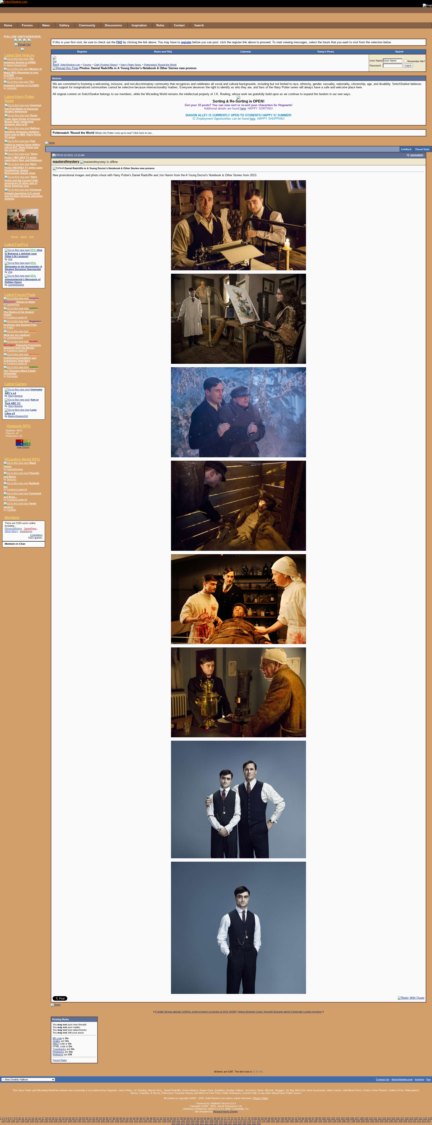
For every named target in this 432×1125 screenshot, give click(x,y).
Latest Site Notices (19, 55)
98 (316, 1118)
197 (348, 1121)
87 (279, 1118)
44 (134, 1118)
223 (211, 1123)
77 (245, 1118)
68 (215, 1118)
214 (429, 1121)
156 (155, 1121)
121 (420, 1118)
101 (328, 1118)
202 (372, 1121)
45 (137, 1118)
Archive (419, 1079)
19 (49, 1118)
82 (262, 1118)
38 (113, 1118)
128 (22, 1121)
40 (120, 1118)
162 (183, 1121)
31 (90, 1118)
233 (258, 1123)
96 (309, 1118)
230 (244, 1123)
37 (110, 1118)
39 (117, 1118)
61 (191, 1118)
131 (37, 1121)
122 (425, 1118)
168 (211, 1121)
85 (272, 1118)
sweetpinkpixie (16, 284)
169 (216, 1121)
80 (255, 1118)
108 (362, 1118)
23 (63, 1118)
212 (419, 1121)
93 (299, 1118)
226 (225, 1123)
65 (205, 1118)
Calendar (245, 51)
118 (407, 1118)
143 (93, 1121)
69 (218, 1118)
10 (19, 1118)
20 (53, 1118)
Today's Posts (325, 51)
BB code (57, 1038)
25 (70, 1118)
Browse (14, 237)
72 (228, 1118)
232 (254, 1123)
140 (79, 1121)
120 (416, 1118)
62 (195, 1118)
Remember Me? (416, 61)
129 (27, 1121)
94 (303, 1118)
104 (343, 1118)
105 (347, 1118)
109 (366, 1118)
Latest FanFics (16, 244)
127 (18, 1121)
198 (353, 1121)
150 (126, 1121)
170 (221, 1121)
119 (411, 1118)
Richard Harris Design (225, 1111)
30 (87, 1118)
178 (259, 1121)
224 (216, 1123)
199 (358, 1121)
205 (386, 1121)
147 (112, 1121)
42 (127, 1118)
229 (240, 1123)
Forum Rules (60, 1060)
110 (371, 1118)
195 (339, 1121)
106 (352, 1118)
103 (338, 1118)
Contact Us (382, 1079)
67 (211, 1118)
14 (33, 1118)
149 (122, 1121)
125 (8, 1121)
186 (297, 1121)
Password (375, 65)
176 (249, 1121)
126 (13, 1121)
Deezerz (11, 479)
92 (296, 1118)
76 (242, 1118)
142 (89, 1121)
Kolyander (12, 376)
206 (391, 1121)
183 (282, 1121)
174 (240, 1121)
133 (46, 1121)
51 (157, 1118)
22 (59, 1118)
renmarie (12, 88)
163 (188, 1121)
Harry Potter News (131, 64)
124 (4, 1121)
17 (43, 1118)
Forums (87, 64)
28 (80, 1118)
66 (208, 1118)
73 (232, 1118)
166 (202, 1121)
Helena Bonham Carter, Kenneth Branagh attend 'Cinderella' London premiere (280, 1011)
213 (424, 1121)
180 (268, 1121)
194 (334, 1121)
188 (306, 1121)
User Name (376, 60)
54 (167, 1118)
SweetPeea (13, 304)
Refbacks (58, 1054)
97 (313, 1118)
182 (278, 1121)
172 (230, 1121)
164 (193, 1121)
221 (202, 1123)
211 (414, 1121)
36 (107, 1118)
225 (221, 1123)
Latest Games (15, 384)
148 (117, 1121)
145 (103, 1121)
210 (410, 1121)
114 (389, 1118)
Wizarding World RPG (22, 459)
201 (367, 1121)
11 (23, 1118)
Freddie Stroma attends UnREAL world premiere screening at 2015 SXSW (195, 1011)
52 (161, 1118)
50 (154, 1118)
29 (83, 1118)
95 (306, 1118)
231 (249, 1123)
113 (384, 1118)
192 (325, 1121)
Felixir (10, 327)
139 (74, 1121)
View (31, 237)
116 (398, 1118)
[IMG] (56, 1043)
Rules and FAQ (163, 51)
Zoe (10, 259)
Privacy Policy (260, 1098)
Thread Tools (422, 149)
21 (56, 1118)
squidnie (11, 509)
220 (197, 1123)
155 (150, 1121)
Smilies (56, 1041)
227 (230, 1123)
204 (382, 1121)
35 (103, 1118)
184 (287, 1121)
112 (380, 1118)
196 (344, 1121)
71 (225, 1118)
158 (164, 1121)
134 (51, 1121)
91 (292, 1118)
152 (136, 1121)
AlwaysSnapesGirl (17, 65)
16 (39, 1118)
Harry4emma (15, 395)
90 (289, 1118)
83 (265, 1118)
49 (151, 1118)
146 (108, 1121)
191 (320, 1121)
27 (76, 1118)
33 (97, 1118)
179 (263, 1121)
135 (56, 1121)
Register (82, 51)
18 (46, 1118)
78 (249, 1118)
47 (144, 1118)
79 (252, 1118)
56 (174, 1118)
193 (330, 1121)
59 (184, 1118)
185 (292, 1121)
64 (201, 1118)
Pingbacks (58, 1051)
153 (141, 1121)
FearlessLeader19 (17, 317)
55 (171, 1118)
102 (333, 1118)
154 (145, 1121)
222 (207, 1123)
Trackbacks (59, 1049)
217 (183, 1123)
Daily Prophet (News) (106, 64)
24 (66, 1118)
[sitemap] (427, 25)
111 (375, 1118)
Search (23, 237)
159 (169, 1121)
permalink (417, 155)
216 (178, 1123)
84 (269, 1118)
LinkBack (406, 149)
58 (181, 1118)
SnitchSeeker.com (70, 64)
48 (147, 1118)
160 (174, 1121)
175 (245, 1121)
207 (396, 1121)
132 (41, 1121)
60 (188, 1118)
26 (73, 1118)
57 (178, 1118)
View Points (23, 447)
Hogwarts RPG (19, 426)
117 (402, 1118)
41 (124, 1118)
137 (65, 1121)
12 (26, 1118)
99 (319, 1118)
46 (141, 1118)
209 (405, 1121)
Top (428, 1079)
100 (324, 1118)
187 (301, 1121)
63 (198, 1118)
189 (311, 1121)
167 (207, 1121)
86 (275, 1118)
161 (178, 1121)
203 (377, 1121)
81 (259, 1118)
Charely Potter (15, 78)
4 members (36, 535)
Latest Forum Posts (19, 295)
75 (238, 1118)
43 (130, 1118)
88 (282, 1118)
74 (235, 1118)
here (243, 108)
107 (357, 1118)
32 (93, 1118)
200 (363, 1121)
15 (36, 1118)
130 (32, 1121)
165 (197, 1121)
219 (192, 1123)
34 (100, 1118)
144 (98, 1121)
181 (273, 1121)
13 (29, 1118)
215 (173, 1123)
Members (11, 517)
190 (315, 1121)
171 (226, 1121)
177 (254, 1121)
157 (160, 1121)
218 (188, 1123)
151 (131, 1121)
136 (60, 1121)
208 (400, 1121)
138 (70, 1121)
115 (393, 1118)
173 (235, 1121)
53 (164, 1118)
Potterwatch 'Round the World (160, 64)
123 (430, 1118)
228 (235, 1123)
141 (84, 1121)
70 (221, 1118)
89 (286, 1118)
